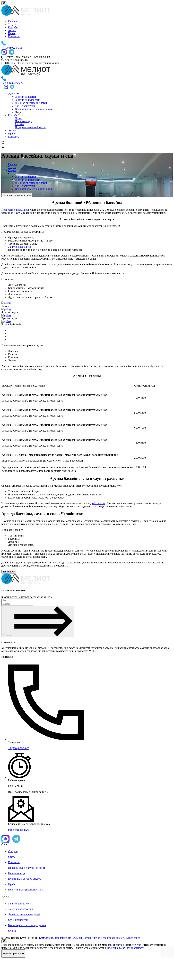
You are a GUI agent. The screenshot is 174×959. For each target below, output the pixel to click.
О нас (18, 118)
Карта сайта (133, 937)
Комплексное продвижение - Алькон (60, 937)
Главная (12, 21)
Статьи (12, 856)
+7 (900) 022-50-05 (18, 748)
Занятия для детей (25, 96)
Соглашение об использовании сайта (104, 937)
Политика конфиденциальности (26, 889)
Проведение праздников (15, 209)
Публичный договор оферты (24, 878)
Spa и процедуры (25, 105)
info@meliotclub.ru (18, 829)
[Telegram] (11, 52)
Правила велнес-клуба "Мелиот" (27, 867)
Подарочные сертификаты (30, 127)
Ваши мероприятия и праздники (34, 109)
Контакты (14, 36)
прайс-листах (97, 503)
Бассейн (19, 124)
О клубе (13, 27)
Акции (12, 30)
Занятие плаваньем (19, 246)
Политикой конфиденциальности (111, 639)
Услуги (12, 24)
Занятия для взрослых (27, 99)
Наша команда (23, 121)
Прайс (11, 33)
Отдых (12, 930)
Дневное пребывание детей (31, 102)
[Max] (4, 52)
